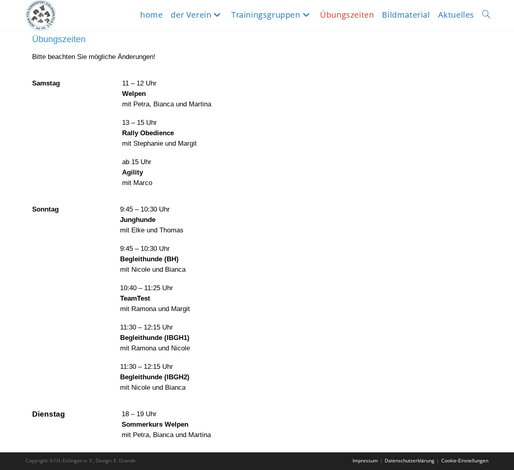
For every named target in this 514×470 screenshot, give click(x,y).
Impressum (365, 460)
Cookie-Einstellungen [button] (464, 460)
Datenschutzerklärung (409, 460)
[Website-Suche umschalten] (486, 15)
